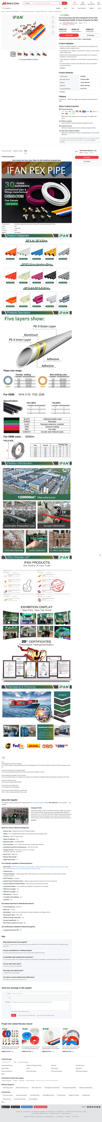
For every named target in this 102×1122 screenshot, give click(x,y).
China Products (26, 1111)
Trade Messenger (27, 1107)
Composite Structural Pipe (69, 1087)
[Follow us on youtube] (95, 1107)
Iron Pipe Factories (34, 1095)
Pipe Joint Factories (8, 1095)
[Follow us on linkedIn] (99, 1107)
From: (8, 993)
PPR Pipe (14, 867)
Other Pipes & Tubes (8, 1087)
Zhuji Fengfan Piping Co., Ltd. (70, 23)
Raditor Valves (54, 1068)
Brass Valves (64, 867)
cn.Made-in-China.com (66, 1113)
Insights (84, 1111)
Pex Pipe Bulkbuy (33, 1099)
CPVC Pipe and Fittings (34, 868)
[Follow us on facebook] (88, 1107)
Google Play (15, 1107)
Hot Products (19, 1111)
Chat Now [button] (91, 35)
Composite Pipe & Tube (41, 11)
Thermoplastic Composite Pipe (52, 1087)
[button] (60, 3)
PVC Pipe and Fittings (22, 868)
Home (3, 11)
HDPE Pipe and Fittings (9, 868)
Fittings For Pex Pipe (74, 1095)
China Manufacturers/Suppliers (38, 1111)
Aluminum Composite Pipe (54, 11)
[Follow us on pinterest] (97, 1107)
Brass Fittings (57, 867)
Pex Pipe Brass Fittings (19, 1099)
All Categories (7, 8)
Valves (28, 1068)
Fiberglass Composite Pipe (85, 1087)
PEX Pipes (53, 1065)
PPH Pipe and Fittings (56, 1071)
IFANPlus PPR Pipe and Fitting (33, 1065)
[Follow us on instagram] (92, 1107)
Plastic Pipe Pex (7, 1099)
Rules (99, 8)
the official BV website (38, 802)
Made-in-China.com (44, 1113)
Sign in (98, 4)
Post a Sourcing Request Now (46, 1015)
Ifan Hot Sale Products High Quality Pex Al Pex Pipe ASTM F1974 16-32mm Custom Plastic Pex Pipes (71, 1048)
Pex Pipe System (61, 1095)
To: (9, 998)
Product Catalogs (24, 1062)
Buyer (65, 8)
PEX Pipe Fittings (80, 1065)
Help (73, 8)
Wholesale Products (51, 1111)
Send (13, 1015)
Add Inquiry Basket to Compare (29, 59)
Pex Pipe (27, 867)
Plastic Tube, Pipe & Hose (22, 1087)
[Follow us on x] (90, 1107)
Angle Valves (79, 1068)
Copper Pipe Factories (21, 1095)
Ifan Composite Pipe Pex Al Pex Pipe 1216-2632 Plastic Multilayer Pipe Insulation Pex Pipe (31, 1048)
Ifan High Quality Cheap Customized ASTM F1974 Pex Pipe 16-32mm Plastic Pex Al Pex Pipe (10, 1048)
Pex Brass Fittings (34, 867)
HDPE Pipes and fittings (81, 1071)
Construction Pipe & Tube (27, 11)
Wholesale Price (60, 1111)
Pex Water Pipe (86, 1095)
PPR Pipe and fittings (7, 1065)
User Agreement (59, 1116)
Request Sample (87, 39)
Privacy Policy (75, 1116)
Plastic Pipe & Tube (36, 1087)
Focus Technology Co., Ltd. (40, 1116)
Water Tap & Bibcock (7, 1071)
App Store (5, 1107)
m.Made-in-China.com (55, 1113)
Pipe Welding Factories (48, 1095)
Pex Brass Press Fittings (46, 867)
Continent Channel (70, 1111)
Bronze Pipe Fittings (31, 1071)
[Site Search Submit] (64, 3)
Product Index (78, 1111)
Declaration (67, 1116)
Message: (8, 1002)
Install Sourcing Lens (41, 1107)
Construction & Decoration (12, 11)
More (3, 1102)
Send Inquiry (69, 35)
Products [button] (27, 3)
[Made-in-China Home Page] (10, 3)
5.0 (82, 152)
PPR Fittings (21, 867)
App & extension (82, 8)
